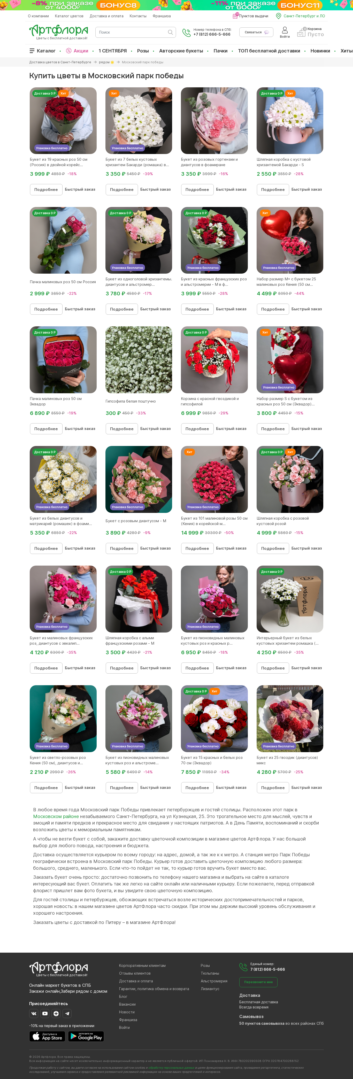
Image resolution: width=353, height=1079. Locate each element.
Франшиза (162, 16)
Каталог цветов (69, 16)
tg (67, 1013)
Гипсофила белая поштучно (130, 401)
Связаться (253, 32)
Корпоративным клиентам (142, 965)
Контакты (138, 16)
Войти (124, 1027)
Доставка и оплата (107, 16)
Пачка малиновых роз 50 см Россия (63, 281)
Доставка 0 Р (45, 93)
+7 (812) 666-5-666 (212, 34)
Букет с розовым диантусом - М (135, 520)
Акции (81, 50)
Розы (143, 50)
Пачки (220, 50)
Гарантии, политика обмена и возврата (154, 988)
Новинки (320, 50)
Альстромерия (214, 981)
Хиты (347, 50)
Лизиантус (210, 988)
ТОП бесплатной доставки (269, 50)
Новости (127, 1012)
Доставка (249, 995)
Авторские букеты (181, 50)
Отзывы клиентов (135, 973)
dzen (55, 1013)
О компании (38, 16)
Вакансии (127, 1004)
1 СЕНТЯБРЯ (113, 50)
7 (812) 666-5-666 (267, 969)
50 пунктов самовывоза (262, 1023)
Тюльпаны (210, 973)
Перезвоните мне (258, 982)
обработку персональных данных (171, 1067)
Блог (123, 996)
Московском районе (56, 816)
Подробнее (46, 189)
